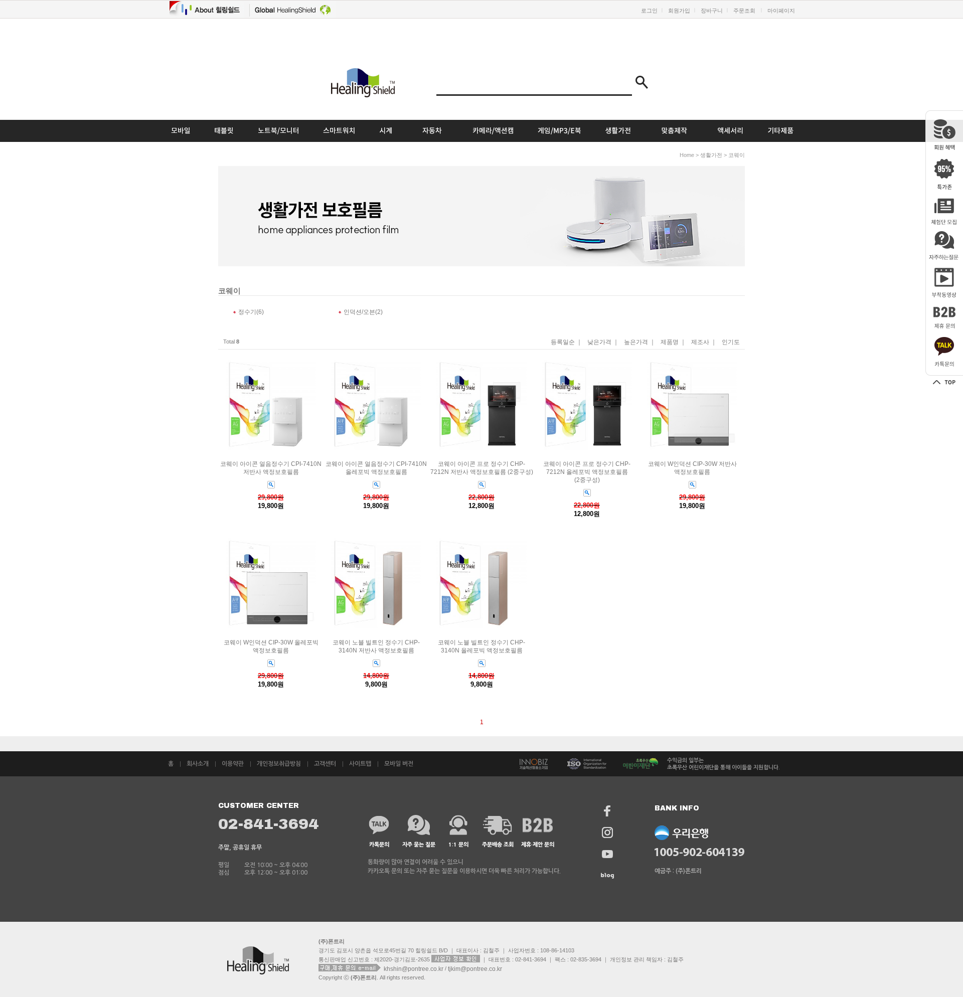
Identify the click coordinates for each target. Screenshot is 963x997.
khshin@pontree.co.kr (414, 968)
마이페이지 (781, 11)
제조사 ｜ (704, 342)
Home (687, 155)
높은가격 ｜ (640, 342)
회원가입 (679, 11)
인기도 (731, 342)
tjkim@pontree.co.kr (475, 968)
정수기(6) (251, 311)
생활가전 (711, 155)
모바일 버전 (398, 764)
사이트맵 (360, 764)
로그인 (649, 11)
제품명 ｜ (673, 342)
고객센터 (325, 764)
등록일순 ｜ (566, 342)
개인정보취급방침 (279, 764)
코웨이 (736, 155)
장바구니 (712, 11)
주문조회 (744, 11)
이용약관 (233, 764)
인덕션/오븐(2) (363, 311)
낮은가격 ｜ (603, 342)
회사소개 (198, 764)
